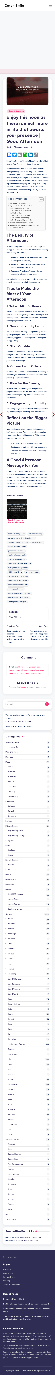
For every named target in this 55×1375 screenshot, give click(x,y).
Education (9, 801)
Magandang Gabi (15, 830)
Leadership (12, 1054)
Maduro (11, 1169)
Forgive (11, 969)
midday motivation (32, 572)
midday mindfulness (15, 572)
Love (10, 1064)
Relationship (13, 1084)
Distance (11, 948)
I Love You (12, 1039)
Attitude (11, 923)
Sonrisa (11, 1199)
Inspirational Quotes (16, 1044)
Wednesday (13, 796)
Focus (10, 959)
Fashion (8, 821)
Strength (11, 1109)
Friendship (12, 974)
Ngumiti (11, 840)
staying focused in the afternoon (19, 593)
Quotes (8, 914)
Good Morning (14, 989)
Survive (11, 1119)
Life (9, 1059)
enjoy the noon (37, 542)
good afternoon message (17, 546)
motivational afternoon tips (17, 580)
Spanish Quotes (12, 1139)
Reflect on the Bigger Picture (21, 223)
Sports (8, 1214)
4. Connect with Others (21, 215)
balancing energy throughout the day (21, 538)
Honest (11, 1019)
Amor (10, 1149)
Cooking (11, 850)
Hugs (10, 1029)
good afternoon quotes (16, 551)
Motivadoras (13, 1174)
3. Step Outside (18, 213)
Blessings (12, 933)
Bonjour (11, 864)
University (12, 816)
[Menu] (50, 5)
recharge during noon (15, 589)
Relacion (11, 1179)
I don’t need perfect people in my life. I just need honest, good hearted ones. (27, 1339)
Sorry (10, 1104)
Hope (10, 1024)
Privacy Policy (9, 1277)
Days (7, 762)
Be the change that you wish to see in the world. (26, 1304)
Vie (9, 869)
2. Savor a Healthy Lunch (22, 210)
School (11, 811)
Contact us (8, 1273)
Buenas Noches (14, 1154)
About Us (7, 1269)
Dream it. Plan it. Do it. (14, 1299)
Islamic (8, 889)
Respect (11, 1089)
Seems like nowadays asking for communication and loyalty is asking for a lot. (26, 1317)
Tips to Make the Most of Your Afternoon (26, 206)
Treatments (13, 747)
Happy (10, 999)
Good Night (13, 994)
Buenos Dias (13, 1159)
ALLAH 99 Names (15, 894)
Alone (10, 918)
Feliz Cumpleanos (15, 1164)
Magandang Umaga (16, 835)
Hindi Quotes (11, 879)
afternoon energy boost (16, 534)
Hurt (9, 1034)
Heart (10, 1014)
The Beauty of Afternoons (19, 203)
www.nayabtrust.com (28, 1240)
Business (9, 757)
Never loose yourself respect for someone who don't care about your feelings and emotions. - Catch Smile (26, 670)
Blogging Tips (11, 752)
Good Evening (14, 984)
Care (10, 943)
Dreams (11, 954)
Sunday (11, 781)
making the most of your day (18, 568)
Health (8, 874)
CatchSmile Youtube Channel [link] (18, 721)
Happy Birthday (14, 1004)
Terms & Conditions (11, 1284)
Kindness (11, 1049)
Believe (11, 928)
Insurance (9, 884)
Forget (10, 964)
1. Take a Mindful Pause (21, 208)
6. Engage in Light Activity (22, 220)
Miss (9, 1069)
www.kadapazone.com (30, 1237)
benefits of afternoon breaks (18, 542)
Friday (10, 766)
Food (7, 845)
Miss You (11, 1074)
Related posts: (18, 228)
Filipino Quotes (11, 826)
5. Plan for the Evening (21, 218)
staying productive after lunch (18, 597)
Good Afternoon (16, 111)
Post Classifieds (10, 1257)
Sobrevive (12, 1184)
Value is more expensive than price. (18, 1348)
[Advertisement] (27, 40)
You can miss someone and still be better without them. (26, 1310)
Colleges (11, 806)
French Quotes (11, 860)
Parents (11, 1079)
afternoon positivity (35, 534)
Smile (10, 1099)
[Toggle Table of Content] (40, 199)
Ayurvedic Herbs (12, 742)
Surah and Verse (15, 909)
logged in (24, 687)
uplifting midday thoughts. (17, 602)
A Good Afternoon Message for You (24, 225)
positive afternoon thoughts (18, 585)
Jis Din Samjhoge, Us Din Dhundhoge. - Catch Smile (25, 1345)
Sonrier (11, 1194)
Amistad (11, 1144)
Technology (10, 1219)
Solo (10, 1189)
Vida (10, 1209)
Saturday (12, 776)
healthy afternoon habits (16, 555)
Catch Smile (14, 5)
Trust (10, 1129)
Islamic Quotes (14, 904)
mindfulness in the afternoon (18, 576)
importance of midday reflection (19, 563)
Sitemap (7, 1281)
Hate (10, 1009)
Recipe (10, 855)
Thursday (12, 786)
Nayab (13, 611)
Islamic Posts (13, 899)
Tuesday (11, 791)
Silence (11, 1094)
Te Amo (11, 1204)
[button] (15, 617)
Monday (11, 771)
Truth (10, 1134)
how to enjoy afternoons (16, 559)
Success (11, 1114)
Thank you (12, 1124)
